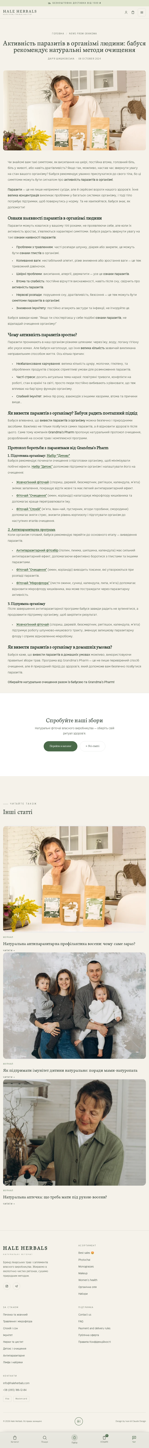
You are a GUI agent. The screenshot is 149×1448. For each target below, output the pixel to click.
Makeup (82, 1273)
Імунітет (8, 1335)
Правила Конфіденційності (94, 1342)
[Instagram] (6, 1286)
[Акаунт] (125, 12)
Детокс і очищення (14, 1349)
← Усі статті (92, 746)
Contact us (84, 1315)
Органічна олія (87, 1287)
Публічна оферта (88, 1335)
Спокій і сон (10, 1328)
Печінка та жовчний (15, 1315)
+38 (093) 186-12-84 (15, 1390)
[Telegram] (16, 1286)
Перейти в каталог (60, 746)
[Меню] (142, 12)
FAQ (80, 1321)
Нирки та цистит (13, 1342)
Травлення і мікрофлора (17, 1321)
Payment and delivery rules (94, 1328)
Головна (58, 34)
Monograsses (86, 1267)
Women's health (87, 1280)
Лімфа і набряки (13, 1362)
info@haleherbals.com (16, 1383)
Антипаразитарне (14, 1356)
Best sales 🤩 (86, 1253)
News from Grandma (83, 34)
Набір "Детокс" (58, 456)
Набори (83, 1294)
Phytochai (84, 1260)
